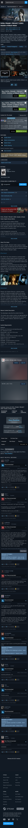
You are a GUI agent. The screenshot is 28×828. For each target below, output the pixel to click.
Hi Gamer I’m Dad (9, 571)
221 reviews (13, 524)
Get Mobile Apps (8, 823)
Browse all (23, 115)
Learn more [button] (23, 184)
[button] (3, 6)
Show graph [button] (22, 444)
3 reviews (12, 461)
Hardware (17, 782)
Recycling (17, 785)
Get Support (18, 799)
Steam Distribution (7, 785)
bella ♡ (6, 494)
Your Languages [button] (8, 449)
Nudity (21, 46)
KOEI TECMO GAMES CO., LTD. (13, 27)
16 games (6, 495)
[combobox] (15, 2)
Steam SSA (5, 780)
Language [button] (3, 441)
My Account (18, 801)
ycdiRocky (7, 522)
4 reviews (13, 634)
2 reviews (13, 738)
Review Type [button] (4, 438)
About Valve (18, 777)
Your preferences (23, 411)
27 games (6, 665)
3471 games (7, 524)
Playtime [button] (20, 441)
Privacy (4, 794)
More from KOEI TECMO (13, 360)
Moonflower (7, 595)
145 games (7, 738)
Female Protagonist (12, 46)
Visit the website (5, 199)
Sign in (2, 80)
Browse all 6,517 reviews (14, 758)
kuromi (6, 664)
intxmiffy (7, 460)
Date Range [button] (12, 441)
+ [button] (25, 46)
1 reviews (12, 665)
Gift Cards (5, 787)
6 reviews (12, 495)
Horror (3, 46)
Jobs (16, 780)
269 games (7, 634)
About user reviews (14, 411)
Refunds (5, 804)
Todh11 (6, 736)
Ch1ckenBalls (8, 633)
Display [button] (3, 444)
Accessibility (6, 796)
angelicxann (7, 707)
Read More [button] (23, 551)
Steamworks (6, 782)
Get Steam (17, 794)
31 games (6, 461)
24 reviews (7, 597)
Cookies (5, 801)
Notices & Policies (7, 799)
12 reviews (7, 572)
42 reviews (7, 708)
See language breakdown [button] (4, 411)
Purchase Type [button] (14, 438)
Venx (6, 685)
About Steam (6, 777)
